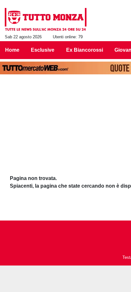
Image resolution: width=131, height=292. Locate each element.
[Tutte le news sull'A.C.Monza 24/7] (45, 19)
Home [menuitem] (12, 50)
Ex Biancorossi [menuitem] (84, 50)
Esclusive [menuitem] (42, 50)
